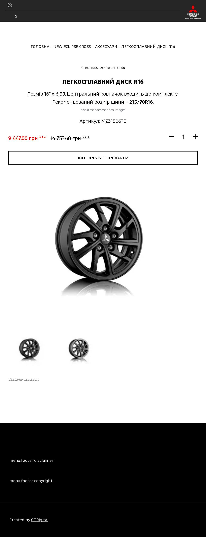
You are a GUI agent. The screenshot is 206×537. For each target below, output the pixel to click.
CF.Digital (39, 519)
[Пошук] (16, 16)
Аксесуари (106, 46)
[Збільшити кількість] (193, 136)
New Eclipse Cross (72, 46)
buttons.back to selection (105, 67)
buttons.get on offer (103, 158)
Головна (40, 46)
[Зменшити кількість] (174, 136)
